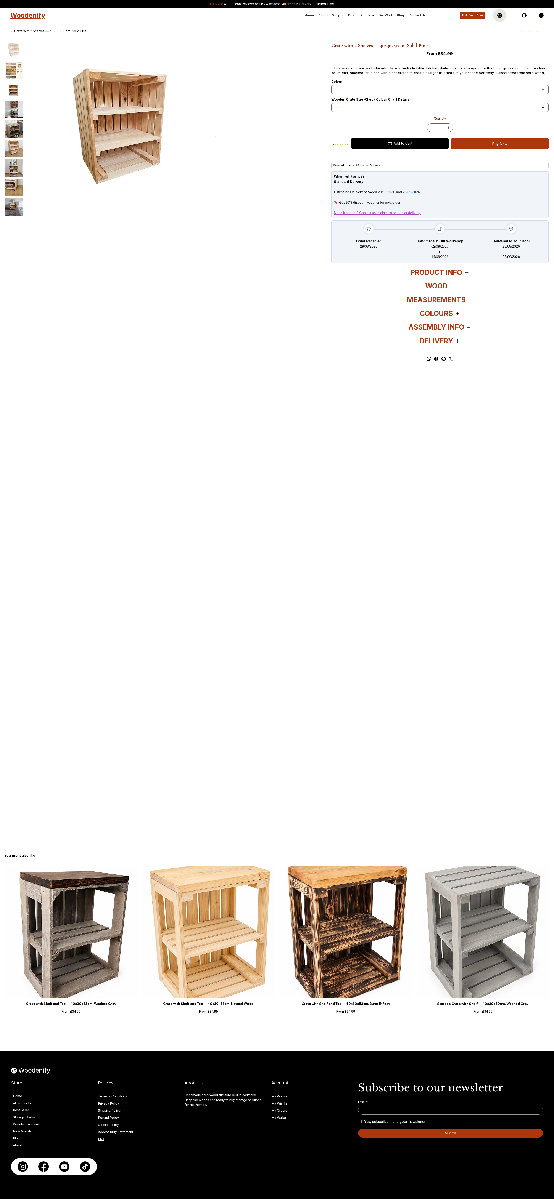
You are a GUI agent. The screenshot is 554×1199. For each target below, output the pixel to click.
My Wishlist (279, 1103)
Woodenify (27, 15)
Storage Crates (24, 1117)
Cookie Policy (108, 1125)
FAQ (101, 1139)
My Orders (279, 1110)
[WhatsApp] (429, 358)
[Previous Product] (7, 933)
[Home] (7, 31)
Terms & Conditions (112, 1096)
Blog (16, 1138)
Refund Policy (108, 1118)
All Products (22, 1103)
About (17, 1145)
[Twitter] (451, 358)
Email (363, 1102)
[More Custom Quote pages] (373, 15)
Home (17, 1096)
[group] (277, 944)
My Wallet (278, 1118)
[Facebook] (436, 358)
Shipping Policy (109, 1110)
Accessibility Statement (115, 1132)
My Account (280, 1096)
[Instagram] (23, 1166)
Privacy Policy (108, 1103)
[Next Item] (215, 137)
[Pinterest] (443, 358)
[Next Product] (546, 933)
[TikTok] (85, 1166)
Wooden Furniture (26, 1124)
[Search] (499, 15)
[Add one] (448, 127)
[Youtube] (64, 1166)
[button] (541, 15)
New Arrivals (22, 1131)
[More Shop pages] (342, 15)
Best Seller (21, 1110)
